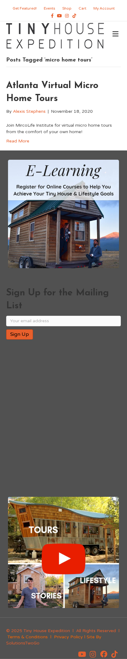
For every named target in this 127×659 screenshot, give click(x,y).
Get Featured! (25, 8)
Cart (82, 8)
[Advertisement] (63, 418)
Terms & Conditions (27, 637)
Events (49, 8)
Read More (17, 141)
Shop (67, 8)
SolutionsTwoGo (22, 643)
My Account (104, 8)
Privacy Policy (68, 637)
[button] (82, 654)
